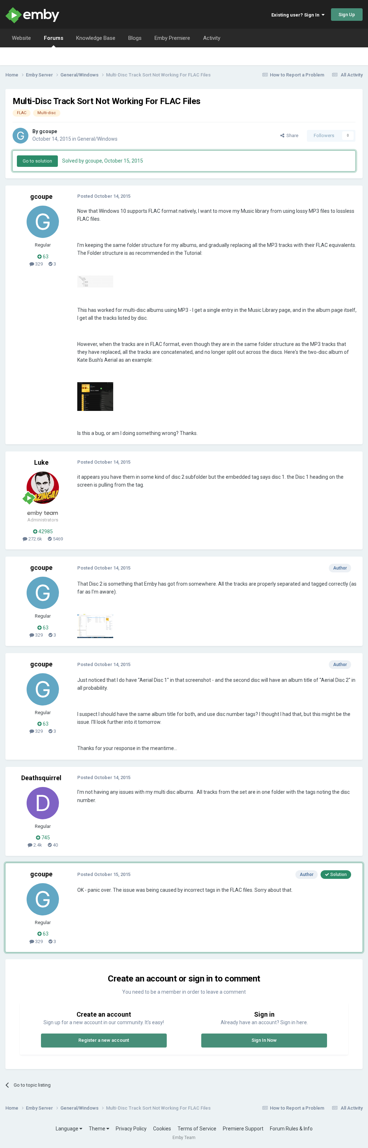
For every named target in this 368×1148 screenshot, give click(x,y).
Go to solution (37, 161)
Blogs (135, 38)
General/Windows (97, 139)
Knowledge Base (95, 38)
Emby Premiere (172, 38)
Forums (53, 38)
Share (291, 135)
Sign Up (347, 14)
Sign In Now (264, 1040)
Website (21, 38)
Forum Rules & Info (291, 1128)
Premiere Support (243, 1128)
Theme (97, 1128)
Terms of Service (197, 1128)
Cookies (162, 1128)
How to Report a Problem (297, 75)
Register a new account (103, 1040)
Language (67, 1128)
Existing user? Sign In (296, 15)
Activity (211, 38)
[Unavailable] (95, 281)
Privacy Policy (131, 1128)
